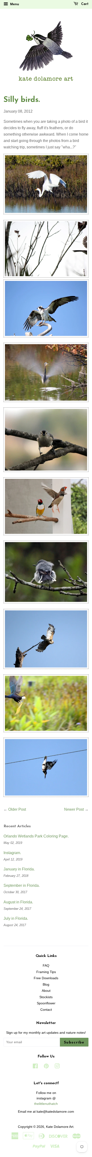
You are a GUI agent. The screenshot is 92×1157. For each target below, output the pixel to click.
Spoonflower (46, 1003)
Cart (84, 4)
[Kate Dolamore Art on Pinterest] (46, 1067)
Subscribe (74, 1042)
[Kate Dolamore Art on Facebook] (35, 1067)
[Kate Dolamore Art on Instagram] (57, 1067)
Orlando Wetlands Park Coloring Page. (36, 836)
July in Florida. (16, 918)
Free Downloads (46, 978)
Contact (46, 1009)
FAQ (46, 965)
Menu (14, 4)
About (46, 990)
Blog (46, 984)
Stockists (46, 997)
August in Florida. (18, 902)
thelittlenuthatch (46, 1104)
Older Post (17, 809)
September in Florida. (22, 885)
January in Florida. (19, 869)
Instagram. (12, 853)
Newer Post (74, 809)
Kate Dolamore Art (59, 1127)
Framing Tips (46, 972)
